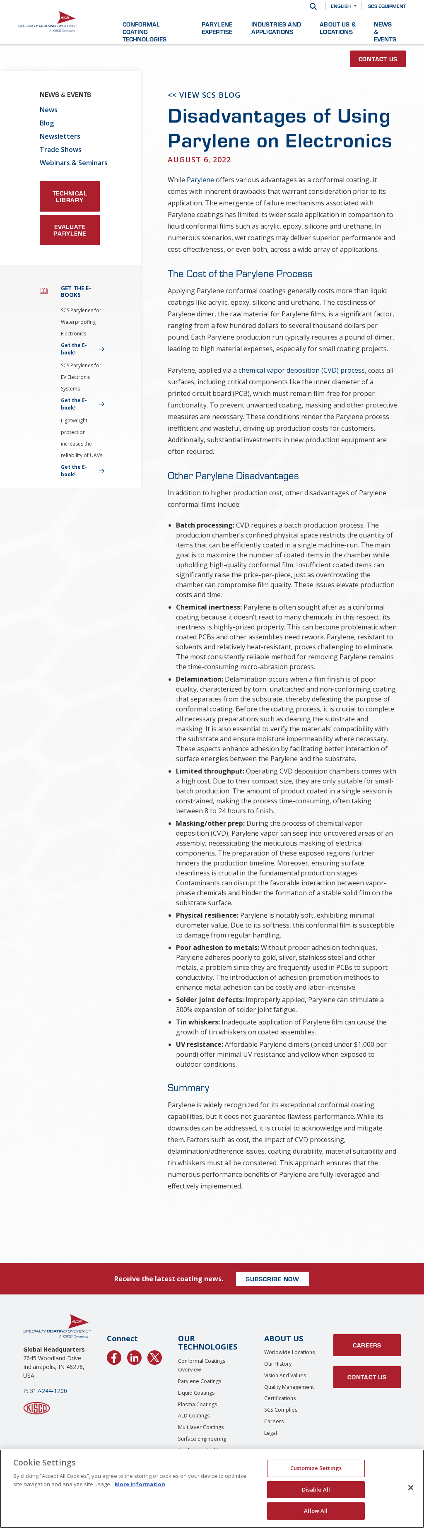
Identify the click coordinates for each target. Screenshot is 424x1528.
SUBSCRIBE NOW (272, 1279)
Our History (278, 1363)
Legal (270, 1432)
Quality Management (289, 1387)
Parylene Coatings (199, 1381)
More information (140, 1484)
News (49, 109)
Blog (47, 123)
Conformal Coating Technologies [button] (145, 31)
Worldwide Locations (289, 1352)
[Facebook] (114, 1356)
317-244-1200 (48, 1391)
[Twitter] (154, 1356)
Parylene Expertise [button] (217, 28)
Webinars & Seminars (74, 162)
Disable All (316, 1489)
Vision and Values (285, 1375)
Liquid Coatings (196, 1392)
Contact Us (378, 59)
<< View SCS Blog (204, 95)
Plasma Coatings (197, 1404)
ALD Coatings (194, 1415)
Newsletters (60, 136)
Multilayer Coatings (201, 1427)
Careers (274, 1421)
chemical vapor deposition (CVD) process (301, 370)
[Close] (411, 1488)
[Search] (313, 6)
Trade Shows (61, 149)
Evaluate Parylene (69, 229)
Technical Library (70, 196)
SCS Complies (280, 1409)
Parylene (200, 179)
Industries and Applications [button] (276, 28)
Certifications (280, 1398)
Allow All (316, 1510)
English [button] (341, 5)
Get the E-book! (74, 349)
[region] (212, 1488)
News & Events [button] (385, 31)
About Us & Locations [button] (338, 28)
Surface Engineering (202, 1438)
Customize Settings (316, 1468)
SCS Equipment (387, 5)
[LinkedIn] (134, 1356)
